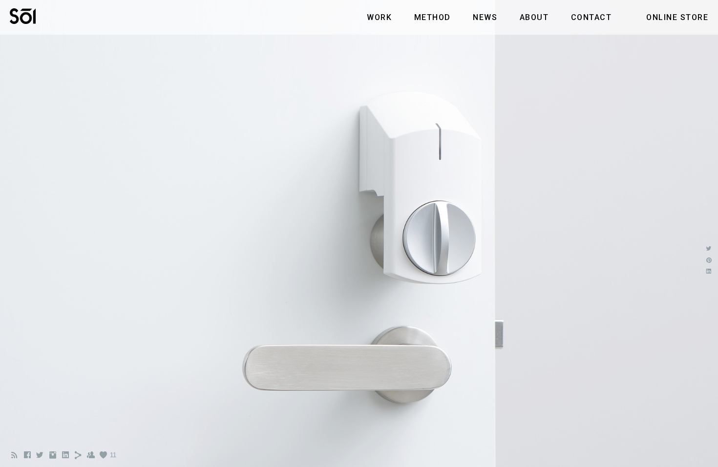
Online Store (677, 17)
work (379, 17)
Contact (591, 17)
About (534, 17)
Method (432, 17)
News (485, 17)
